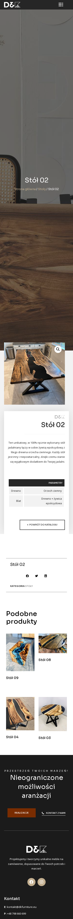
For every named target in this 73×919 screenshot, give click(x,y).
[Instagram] (42, 882)
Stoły (42, 189)
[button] (42, 525)
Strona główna (25, 189)
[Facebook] (31, 882)
